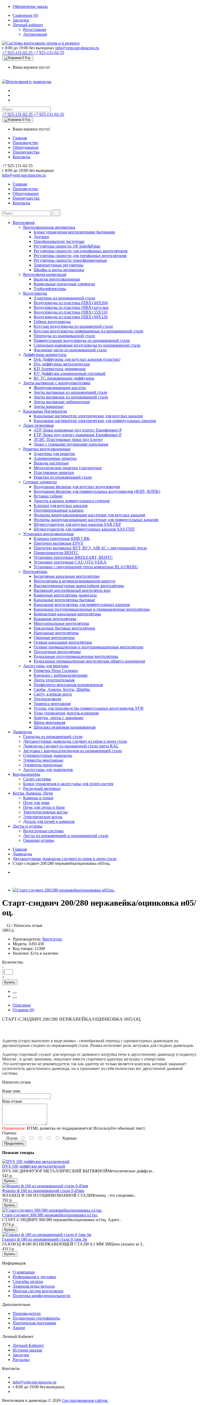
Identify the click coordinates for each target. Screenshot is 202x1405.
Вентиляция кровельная (44, 274)
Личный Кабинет (28, 1345)
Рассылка (21, 1359)
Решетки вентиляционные (46, 449)
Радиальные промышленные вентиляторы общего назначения (89, 661)
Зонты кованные (48, 406)
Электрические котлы (42, 816)
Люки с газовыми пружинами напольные (71, 444)
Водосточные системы (43, 831)
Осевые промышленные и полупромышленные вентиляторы (88, 647)
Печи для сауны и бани (44, 807)
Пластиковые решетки (54, 472)
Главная (20, 138)
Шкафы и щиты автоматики (59, 269)
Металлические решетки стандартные (68, 468)
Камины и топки (38, 798)
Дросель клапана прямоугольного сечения (71, 501)
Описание (22, 1005)
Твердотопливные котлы (45, 812)
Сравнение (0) (25, 15)
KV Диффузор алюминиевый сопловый (69, 373)
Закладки (21, 20)
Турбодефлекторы (50, 288)
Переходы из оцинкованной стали (64, 336)
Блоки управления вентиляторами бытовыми (74, 232)
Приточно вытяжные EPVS (58, 543)
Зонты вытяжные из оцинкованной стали (71, 397)
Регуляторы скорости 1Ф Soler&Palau (67, 246)
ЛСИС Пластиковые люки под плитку (68, 439)
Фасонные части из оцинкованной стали (70, 350)
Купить (9, 982)
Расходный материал (41, 788)
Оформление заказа (30, 6)
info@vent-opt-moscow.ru (77, 48)
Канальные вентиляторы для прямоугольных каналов (82, 604)
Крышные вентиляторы (55, 618)
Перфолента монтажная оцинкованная (68, 684)
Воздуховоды (35, 293)
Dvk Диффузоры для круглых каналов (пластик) (77, 359)
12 (8, 925)
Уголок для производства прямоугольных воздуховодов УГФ (89, 708)
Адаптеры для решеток (54, 453)
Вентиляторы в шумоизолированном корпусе (74, 581)
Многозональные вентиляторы (61, 623)
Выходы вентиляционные (57, 279)
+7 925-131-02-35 (18, 52)
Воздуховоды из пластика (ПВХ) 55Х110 (70, 312)
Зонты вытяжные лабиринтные (62, 402)
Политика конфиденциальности (41, 1295)
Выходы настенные (51, 463)
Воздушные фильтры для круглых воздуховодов (77, 486)
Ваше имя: (11, 1091)
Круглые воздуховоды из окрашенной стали (73, 326)
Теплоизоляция (47, 699)
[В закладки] (15, 993)
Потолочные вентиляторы (57, 651)
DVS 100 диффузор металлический (33, 1166)
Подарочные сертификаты (36, 1318)
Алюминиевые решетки (55, 458)
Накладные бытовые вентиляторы (64, 628)
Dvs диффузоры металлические (62, 364)
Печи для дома (36, 802)
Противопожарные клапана (58, 510)
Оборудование (26, 147)
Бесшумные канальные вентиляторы (66, 576)
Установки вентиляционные (48, 534)
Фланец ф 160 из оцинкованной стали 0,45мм (43, 1190)
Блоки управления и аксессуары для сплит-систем (68, 783)
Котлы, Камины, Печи (33, 793)
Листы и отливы (27, 826)
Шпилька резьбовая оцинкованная (64, 727)
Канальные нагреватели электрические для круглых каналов (88, 416)
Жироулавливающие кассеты (60, 387)
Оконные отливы (38, 840)
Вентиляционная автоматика (49, 227)
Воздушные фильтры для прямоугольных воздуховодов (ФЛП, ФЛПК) (97, 491)
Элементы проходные (42, 765)
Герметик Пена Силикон (56, 670)
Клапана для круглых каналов (61, 505)
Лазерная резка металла (34, 1286)
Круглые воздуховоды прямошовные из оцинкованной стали (88, 331)
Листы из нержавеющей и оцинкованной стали (65, 835)
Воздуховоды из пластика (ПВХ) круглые (71, 307)
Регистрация (34, 29)
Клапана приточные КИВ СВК (62, 538)
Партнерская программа (34, 1323)
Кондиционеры (26, 774)
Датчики (41, 236)
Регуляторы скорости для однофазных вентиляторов (81, 251)
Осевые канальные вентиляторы (63, 642)
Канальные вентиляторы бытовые (64, 600)
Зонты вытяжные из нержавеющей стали (70, 392)
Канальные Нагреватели (45, 411)
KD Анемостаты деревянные (60, 369)
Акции (19, 1327)
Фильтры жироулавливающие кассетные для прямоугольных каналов (96, 519)
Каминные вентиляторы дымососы (65, 595)
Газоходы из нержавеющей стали (53, 736)
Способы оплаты (28, 1281)
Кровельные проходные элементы (64, 284)
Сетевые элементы (40, 482)
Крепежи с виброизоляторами (61, 675)
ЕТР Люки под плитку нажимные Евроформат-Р (78, 435)
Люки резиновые (38, 425)
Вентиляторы (35, 571)
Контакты (21, 157)
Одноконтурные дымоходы (47, 755)
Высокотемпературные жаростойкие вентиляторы (79, 585)
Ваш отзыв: (12, 1101)
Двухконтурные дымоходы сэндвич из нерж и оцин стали (75, 741)
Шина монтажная (49, 722)
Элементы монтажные (43, 760)
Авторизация (35, 34)
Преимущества (26, 152)
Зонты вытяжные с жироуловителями (56, 383)
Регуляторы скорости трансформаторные (70, 260)
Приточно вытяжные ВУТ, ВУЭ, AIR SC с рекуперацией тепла (90, 548)
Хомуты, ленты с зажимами (58, 717)
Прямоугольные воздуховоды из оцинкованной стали (82, 340)
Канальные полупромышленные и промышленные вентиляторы (92, 609)
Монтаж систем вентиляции (38, 1291)
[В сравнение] (15, 997)
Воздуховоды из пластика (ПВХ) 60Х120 (71, 317)
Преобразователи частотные (59, 241)
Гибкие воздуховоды (52, 321)
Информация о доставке (34, 1277)
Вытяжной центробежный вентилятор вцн (72, 590)
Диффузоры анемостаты (45, 354)
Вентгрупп (52, 939)
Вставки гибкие (48, 496)
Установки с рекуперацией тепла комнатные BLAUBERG (86, 567)
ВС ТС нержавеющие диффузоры (64, 378)
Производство (25, 142)
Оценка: (9, 1133)
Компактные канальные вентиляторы (67, 614)
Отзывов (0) (23, 1010)
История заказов (27, 1350)
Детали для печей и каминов (49, 821)
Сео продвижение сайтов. (85, 1400)
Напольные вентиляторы (56, 633)
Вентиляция (23, 222)
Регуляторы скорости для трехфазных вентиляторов (80, 255)
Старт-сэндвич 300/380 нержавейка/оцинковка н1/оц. (50, 1215)
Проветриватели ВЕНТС (56, 552)
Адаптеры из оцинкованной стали (64, 298)
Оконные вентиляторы (54, 637)
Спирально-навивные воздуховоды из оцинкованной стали (87, 345)
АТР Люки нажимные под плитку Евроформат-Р (78, 430)
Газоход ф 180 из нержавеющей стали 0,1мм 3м (44, 1239)
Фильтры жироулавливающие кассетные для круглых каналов (89, 515)
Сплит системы (37, 779)
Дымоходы (22, 732)
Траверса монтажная (52, 703)
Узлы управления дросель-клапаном (66, 713)
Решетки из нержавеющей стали (63, 477)
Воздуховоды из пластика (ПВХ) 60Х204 (71, 302)
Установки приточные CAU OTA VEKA (70, 562)
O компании (24, 1272)
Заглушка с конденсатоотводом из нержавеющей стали (72, 750)
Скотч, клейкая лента (53, 694)
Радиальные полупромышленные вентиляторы (76, 656)
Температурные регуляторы (58, 265)
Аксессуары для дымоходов (48, 769)
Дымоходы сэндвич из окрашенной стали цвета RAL (71, 746)
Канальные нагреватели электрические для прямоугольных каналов (95, 420)
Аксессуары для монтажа (45, 666)
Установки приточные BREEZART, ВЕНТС (73, 557)
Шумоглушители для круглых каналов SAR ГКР (77, 524)
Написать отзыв (28, 925)
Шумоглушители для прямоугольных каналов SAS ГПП (84, 529)
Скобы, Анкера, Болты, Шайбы (62, 689)
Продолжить (14, 1143)
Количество (12, 962)
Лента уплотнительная (54, 680)
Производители (27, 1313)
